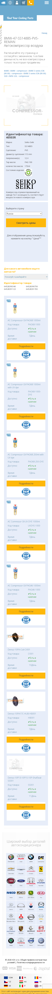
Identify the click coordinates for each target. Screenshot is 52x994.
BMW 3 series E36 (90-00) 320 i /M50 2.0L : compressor (25, 74)
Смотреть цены (26, 222)
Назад (44, 33)
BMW (6, 70)
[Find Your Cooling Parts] (20, 10)
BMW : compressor (18, 70)
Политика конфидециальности (31, 962)
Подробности (26, 346)
